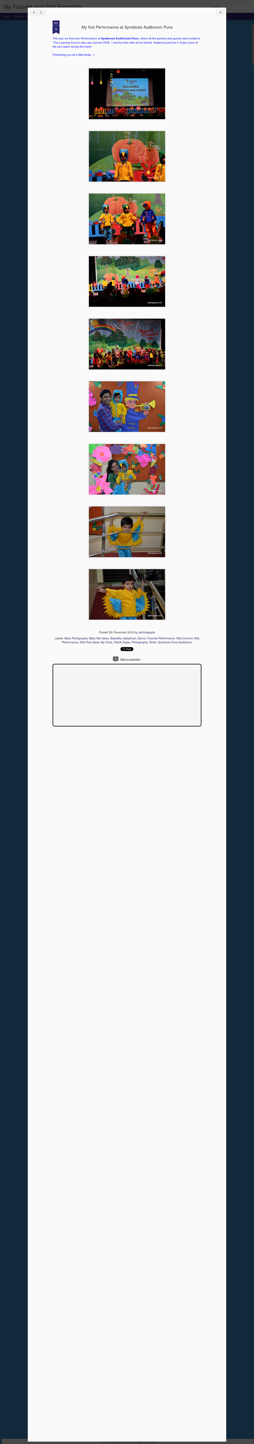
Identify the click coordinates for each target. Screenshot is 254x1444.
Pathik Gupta (122, 642)
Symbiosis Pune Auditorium (175, 642)
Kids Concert (184, 638)
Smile (152, 642)
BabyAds (115, 638)
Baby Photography (76, 638)
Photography (140, 642)
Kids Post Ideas (89, 642)
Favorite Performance (161, 638)
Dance (142, 638)
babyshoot (129, 638)
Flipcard (19, 16)
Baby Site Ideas (99, 638)
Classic (6, 16)
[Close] (220, 12)
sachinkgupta (146, 632)
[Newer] (33, 12)
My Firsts (106, 642)
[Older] (41, 12)
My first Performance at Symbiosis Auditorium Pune (127, 27)
